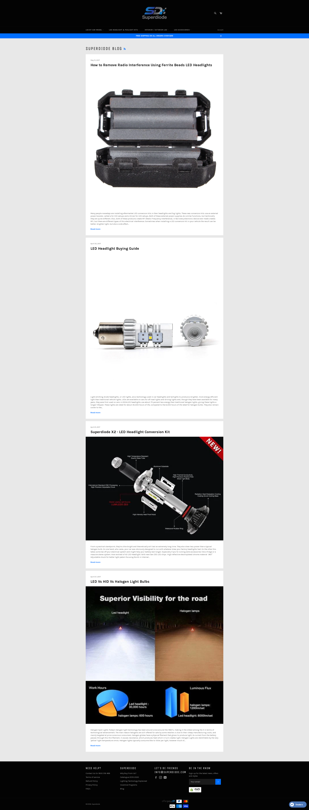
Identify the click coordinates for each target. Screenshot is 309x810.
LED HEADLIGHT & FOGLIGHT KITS (123, 30)
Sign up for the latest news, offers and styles (203, 774)
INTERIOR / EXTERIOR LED (156, 30)
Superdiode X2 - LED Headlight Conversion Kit (130, 432)
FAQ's (88, 789)
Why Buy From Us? (128, 773)
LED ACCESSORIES (182, 30)
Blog (122, 789)
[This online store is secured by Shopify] (195, 792)
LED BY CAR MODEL (94, 30)
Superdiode (96, 804)
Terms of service (93, 777)
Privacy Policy (92, 785)
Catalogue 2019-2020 (129, 777)
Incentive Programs (128, 785)
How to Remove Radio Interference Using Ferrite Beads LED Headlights (151, 65)
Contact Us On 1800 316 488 (98, 773)
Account (220, 30)
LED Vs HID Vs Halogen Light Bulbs (120, 581)
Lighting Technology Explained (133, 781)
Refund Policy (92, 781)
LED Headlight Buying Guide (115, 248)
